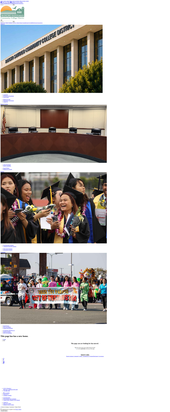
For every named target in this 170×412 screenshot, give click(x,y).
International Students (7, 250)
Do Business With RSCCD (9, 330)
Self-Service (15, 3)
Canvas (19, 3)
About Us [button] (3, 24)
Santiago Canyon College (17, 2)
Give (22, 3)
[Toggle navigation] (1, 20)
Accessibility (7, 393)
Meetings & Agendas (7, 169)
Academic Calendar (7, 395)
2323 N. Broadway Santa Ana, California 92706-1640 (10, 389)
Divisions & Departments (8, 96)
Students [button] (2, 171)
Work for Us (5, 394)
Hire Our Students (7, 327)
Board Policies (6, 168)
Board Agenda (4, 3)
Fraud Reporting (6, 397)
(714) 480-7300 (6, 390)
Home (4, 339)
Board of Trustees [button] (4, 104)
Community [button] (3, 252)
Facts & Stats (6, 97)
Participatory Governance (8, 100)
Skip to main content (5, 1)
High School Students (7, 248)
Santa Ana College (6, 2)
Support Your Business (8, 328)
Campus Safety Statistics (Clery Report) (11, 400)
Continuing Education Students (9, 246)
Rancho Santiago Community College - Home (76, 356)
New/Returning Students (8, 245)
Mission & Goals (6, 99)
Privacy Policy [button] (18, 409)
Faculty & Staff (10, 3)
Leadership (5, 94)
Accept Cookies (4, 410)
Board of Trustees (89, 356)
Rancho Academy (7, 331)
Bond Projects (6, 325)
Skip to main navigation (14, 1)
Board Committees (7, 165)
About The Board (7, 164)
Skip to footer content (24, 1)
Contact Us (5, 101)
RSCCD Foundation (7, 332)
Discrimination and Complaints (9, 398)
